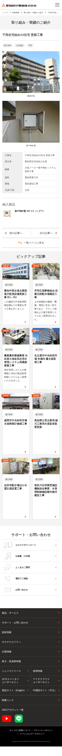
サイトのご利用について (19, 730)
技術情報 (15, 12)
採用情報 (37, 671)
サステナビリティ (11, 642)
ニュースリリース (11, 671)
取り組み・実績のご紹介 (33, 12)
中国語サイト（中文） (45, 690)
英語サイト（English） (14, 690)
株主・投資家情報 (11, 661)
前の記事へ (16, 233)
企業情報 (6, 651)
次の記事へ (46, 233)
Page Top (56, 612)
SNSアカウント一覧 (13, 709)
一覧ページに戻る (34, 242)
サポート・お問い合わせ (15, 622)
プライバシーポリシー (43, 730)
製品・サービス (10, 613)
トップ (5, 12)
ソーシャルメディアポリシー (32, 734)
